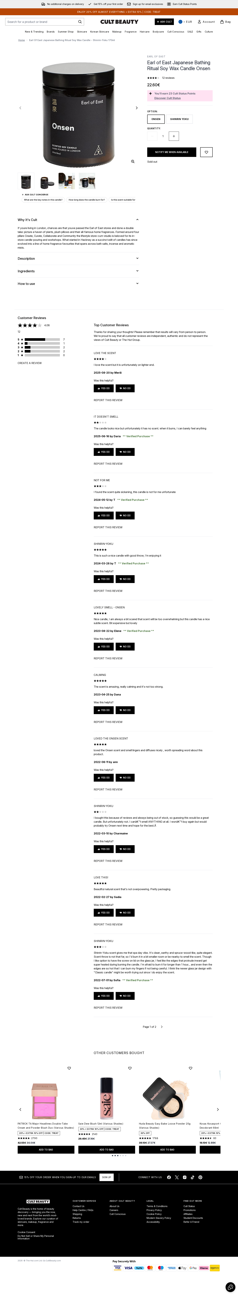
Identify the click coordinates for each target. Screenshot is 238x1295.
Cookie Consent (26, 1232)
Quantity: (154, 128)
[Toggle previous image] (20, 107)
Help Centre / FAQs (83, 1210)
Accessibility (153, 1221)
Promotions (190, 1210)
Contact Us (78, 1206)
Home (21, 40)
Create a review (30, 363)
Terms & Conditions (157, 1206)
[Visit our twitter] (177, 1177)
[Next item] (217, 1109)
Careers (114, 1210)
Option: (152, 111)
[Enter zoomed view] (133, 161)
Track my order (81, 1221)
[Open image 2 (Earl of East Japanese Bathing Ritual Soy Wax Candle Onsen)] (46, 181)
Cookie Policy (154, 1214)
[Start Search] (80, 21)
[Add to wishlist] (206, 152)
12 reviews (168, 77)
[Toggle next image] (136, 107)
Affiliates (188, 1214)
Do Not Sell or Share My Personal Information (36, 1237)
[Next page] (161, 1026)
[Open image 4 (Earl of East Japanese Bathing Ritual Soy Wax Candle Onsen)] (87, 181)
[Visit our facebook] (169, 1177)
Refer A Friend (191, 1221)
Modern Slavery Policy (159, 1218)
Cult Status (189, 1206)
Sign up (106, 1177)
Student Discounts (193, 1218)
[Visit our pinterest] (200, 1177)
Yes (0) (105, 388)
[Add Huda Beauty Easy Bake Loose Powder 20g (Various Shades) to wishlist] (190, 1068)
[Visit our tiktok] (192, 1177)
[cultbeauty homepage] (119, 21)
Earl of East (156, 56)
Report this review (108, 400)
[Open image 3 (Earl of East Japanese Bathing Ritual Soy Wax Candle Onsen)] (67, 181)
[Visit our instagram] (185, 1177)
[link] (206, 21)
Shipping (77, 1214)
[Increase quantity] (174, 136)
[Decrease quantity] (152, 136)
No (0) (127, 388)
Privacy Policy (154, 1210)
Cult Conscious (118, 1214)
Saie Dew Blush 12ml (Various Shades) (100, 1123)
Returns (77, 1218)
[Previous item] (20, 1109)
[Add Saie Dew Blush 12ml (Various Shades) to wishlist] (130, 1068)
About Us (114, 1206)
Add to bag (46, 1149)
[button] (230, 1287)
